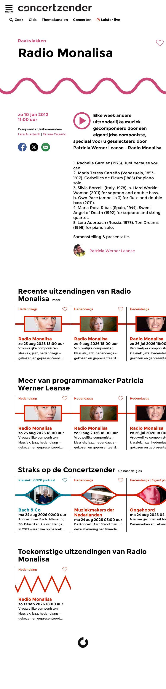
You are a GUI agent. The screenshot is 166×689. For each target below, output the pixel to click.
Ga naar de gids (130, 471)
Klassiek (24, 480)
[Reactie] (45, 148)
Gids (33, 20)
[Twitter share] (34, 148)
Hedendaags (27, 309)
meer (56, 300)
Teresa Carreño (54, 134)
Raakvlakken (32, 40)
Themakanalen (55, 20)
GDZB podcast (44, 480)
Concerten (82, 20)
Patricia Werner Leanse (112, 251)
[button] (82, 120)
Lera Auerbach (29, 134)
